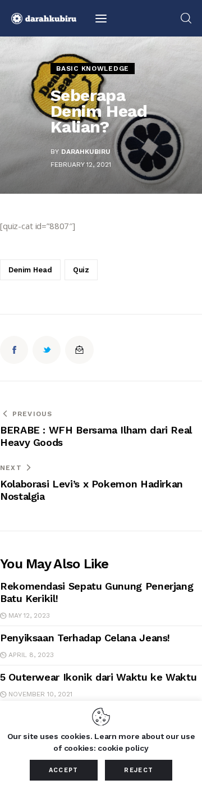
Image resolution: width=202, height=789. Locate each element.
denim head (30, 270)
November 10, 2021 (40, 694)
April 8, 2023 (31, 655)
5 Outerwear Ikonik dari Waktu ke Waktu (98, 677)
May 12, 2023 (29, 615)
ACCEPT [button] (64, 770)
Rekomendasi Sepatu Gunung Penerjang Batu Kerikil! (96, 592)
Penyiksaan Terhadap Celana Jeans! (85, 638)
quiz (81, 270)
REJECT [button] (138, 770)
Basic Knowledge (92, 68)
